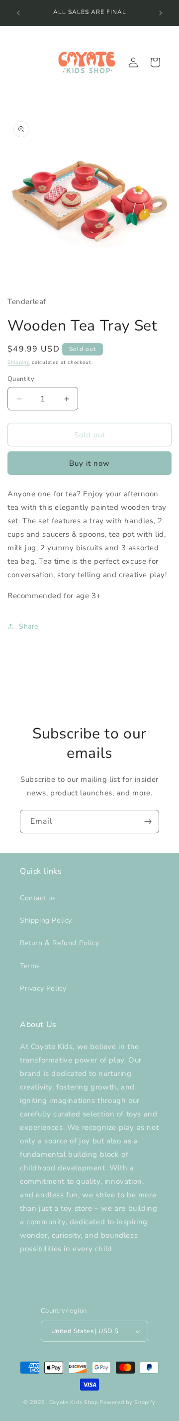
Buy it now (89, 463)
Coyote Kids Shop (73, 1402)
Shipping (18, 362)
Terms (30, 966)
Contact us (38, 898)
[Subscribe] (148, 821)
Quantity (20, 378)
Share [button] (28, 626)
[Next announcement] (161, 13)
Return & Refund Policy (59, 943)
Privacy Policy (43, 988)
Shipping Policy (46, 920)
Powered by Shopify (127, 1402)
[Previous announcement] (18, 13)
